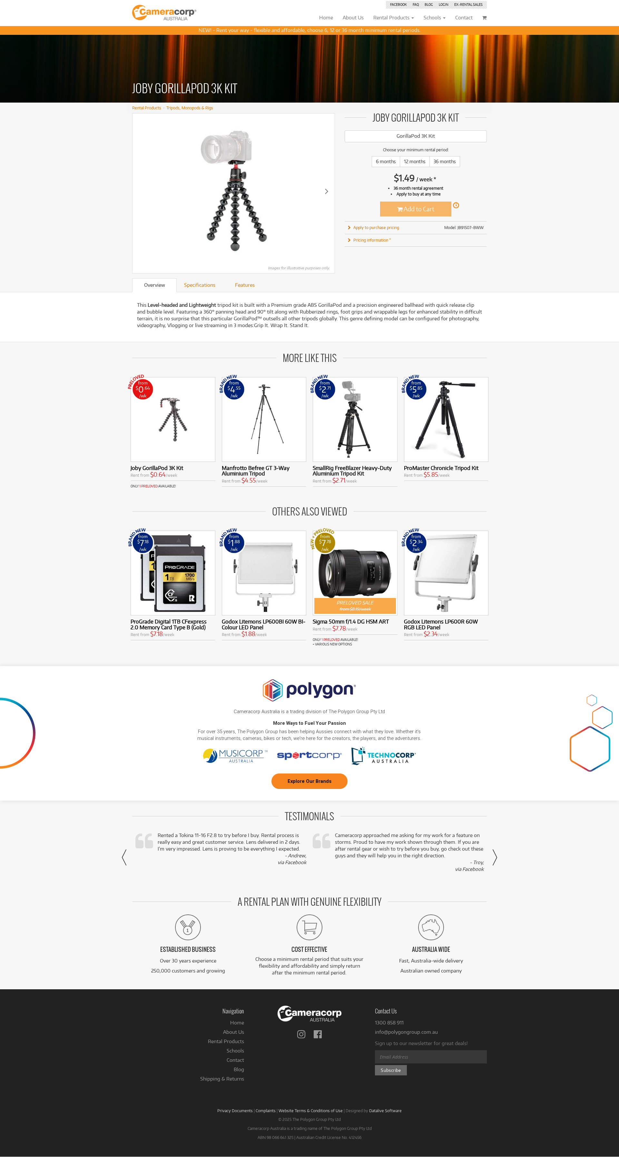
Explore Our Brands (309, 781)
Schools (235, 1051)
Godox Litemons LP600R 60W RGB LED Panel (441, 624)
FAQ (416, 4)
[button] (124, 857)
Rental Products (146, 107)
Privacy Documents (235, 1110)
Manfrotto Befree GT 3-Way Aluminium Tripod (256, 470)
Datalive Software (385, 1110)
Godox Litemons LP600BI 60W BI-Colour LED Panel (263, 624)
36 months (445, 161)
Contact (235, 1060)
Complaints (266, 1110)
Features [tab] (245, 285)
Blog (429, 4)
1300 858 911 (389, 1023)
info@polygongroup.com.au (406, 1032)
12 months (415, 161)
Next (326, 191)
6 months (386, 161)
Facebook (398, 4)
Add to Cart (418, 209)
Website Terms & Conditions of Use (311, 1110)
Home (237, 1023)
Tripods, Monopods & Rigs (189, 107)
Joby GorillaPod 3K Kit (157, 467)
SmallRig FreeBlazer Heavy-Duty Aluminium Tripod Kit (352, 470)
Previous (140, 191)
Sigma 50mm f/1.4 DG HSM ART (351, 621)
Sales (468, 4)
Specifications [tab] (199, 285)
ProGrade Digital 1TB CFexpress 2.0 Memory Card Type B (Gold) (169, 624)
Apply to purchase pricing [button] (376, 227)
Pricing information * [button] (372, 240)
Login (443, 4)
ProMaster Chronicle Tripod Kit (441, 467)
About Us (233, 1032)
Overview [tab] (154, 285)
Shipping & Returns (222, 1079)
